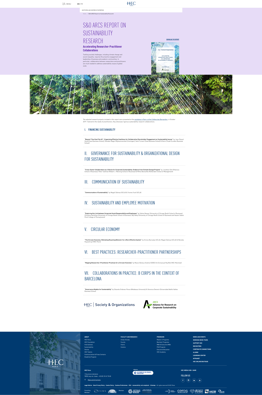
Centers (123, 347)
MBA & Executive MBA (164, 344)
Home (84, 13)
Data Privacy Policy (99, 385)
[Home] (131, 3)
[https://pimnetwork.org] (112, 391)
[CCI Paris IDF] (143, 372)
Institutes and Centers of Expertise (93, 10)
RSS (130, 385)
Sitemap (152, 385)
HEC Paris (87, 340)
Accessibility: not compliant (141, 385)
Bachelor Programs (163, 342)
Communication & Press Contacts (95, 354)
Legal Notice (88, 385)
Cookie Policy (110, 385)
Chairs (123, 344)
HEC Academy (161, 352)
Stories (86, 349)
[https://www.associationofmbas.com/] (196, 391)
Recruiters (197, 346)
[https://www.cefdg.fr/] (182, 391)
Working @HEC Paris (200, 340)
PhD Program (161, 347)
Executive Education (163, 349)
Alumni (195, 352)
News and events (199, 337)
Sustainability (88, 347)
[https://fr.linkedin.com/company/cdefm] (170, 391)
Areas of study (125, 340)
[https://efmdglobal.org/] (221, 391)
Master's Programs (163, 340)
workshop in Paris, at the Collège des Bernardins (150, 119)
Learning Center (199, 355)
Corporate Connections (202, 349)
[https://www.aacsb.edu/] (210, 391)
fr (82, 4)
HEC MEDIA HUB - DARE (188, 370)
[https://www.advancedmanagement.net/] (147, 391)
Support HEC (197, 343)
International (88, 344)
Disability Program (90, 357)
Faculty (123, 342)
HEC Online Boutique (200, 361)
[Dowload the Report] (165, 60)
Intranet (196, 358)
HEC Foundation (89, 342)
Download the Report (172, 39)
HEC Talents (88, 352)
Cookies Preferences (121, 385)
